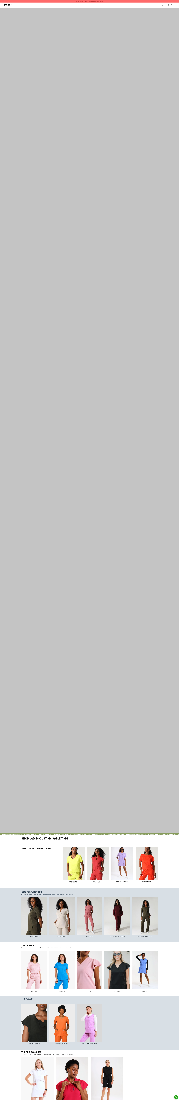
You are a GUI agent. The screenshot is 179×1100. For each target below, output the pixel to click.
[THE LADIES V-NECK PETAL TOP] (117, 970)
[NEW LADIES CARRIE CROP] (98, 863)
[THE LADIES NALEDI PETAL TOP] (34, 1023)
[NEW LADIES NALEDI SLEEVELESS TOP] (89, 1023)
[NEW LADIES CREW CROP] (147, 863)
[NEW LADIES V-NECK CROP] (74, 863)
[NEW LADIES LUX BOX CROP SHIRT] (122, 863)
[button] (86, 5)
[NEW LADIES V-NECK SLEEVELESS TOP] (145, 970)
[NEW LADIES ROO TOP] (34, 916)
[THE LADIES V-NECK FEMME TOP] (62, 970)
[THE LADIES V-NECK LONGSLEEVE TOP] (145, 916)
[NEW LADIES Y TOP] (89, 916)
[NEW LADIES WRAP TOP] (62, 916)
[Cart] (174, 5)
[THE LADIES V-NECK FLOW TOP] (89, 970)
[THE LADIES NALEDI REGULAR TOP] (62, 1023)
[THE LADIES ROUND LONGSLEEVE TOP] (117, 916)
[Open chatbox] (176, 1097)
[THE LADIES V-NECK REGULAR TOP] (34, 970)
